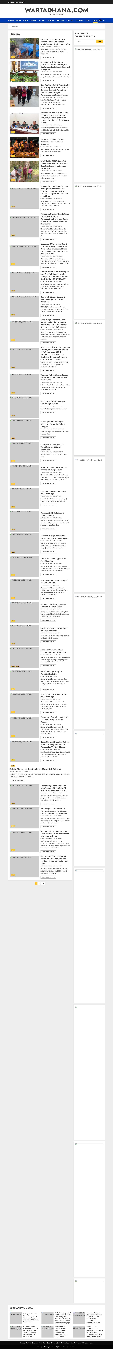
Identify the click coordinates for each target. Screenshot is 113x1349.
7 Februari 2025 (58, 125)
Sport (88, 20)
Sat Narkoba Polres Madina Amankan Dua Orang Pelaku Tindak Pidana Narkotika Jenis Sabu (55, 860)
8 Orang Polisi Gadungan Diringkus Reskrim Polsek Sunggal (53, 424)
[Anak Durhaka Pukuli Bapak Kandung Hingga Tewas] (24, 475)
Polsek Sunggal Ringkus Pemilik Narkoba (52, 672)
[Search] (104, 20)
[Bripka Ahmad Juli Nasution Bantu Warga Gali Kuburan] (40, 766)
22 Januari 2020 (58, 815)
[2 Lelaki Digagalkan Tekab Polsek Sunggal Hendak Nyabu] (24, 543)
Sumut (25, 20)
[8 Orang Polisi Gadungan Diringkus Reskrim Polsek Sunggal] (24, 429)
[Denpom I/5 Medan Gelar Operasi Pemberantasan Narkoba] (24, 147)
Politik (41, 20)
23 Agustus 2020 (58, 517)
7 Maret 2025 (57, 46)
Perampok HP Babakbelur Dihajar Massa (53, 514)
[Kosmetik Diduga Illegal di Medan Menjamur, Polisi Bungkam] (24, 306)
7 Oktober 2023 (58, 226)
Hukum (95, 20)
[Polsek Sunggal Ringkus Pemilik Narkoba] (24, 680)
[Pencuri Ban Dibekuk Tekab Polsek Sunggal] (24, 498)
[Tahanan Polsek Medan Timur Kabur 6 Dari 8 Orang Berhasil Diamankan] (24, 384)
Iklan (91, 1343)
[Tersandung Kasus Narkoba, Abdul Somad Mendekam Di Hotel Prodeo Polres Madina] (24, 794)
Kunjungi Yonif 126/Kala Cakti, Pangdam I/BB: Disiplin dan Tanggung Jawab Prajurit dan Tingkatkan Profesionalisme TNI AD (62, 1334)
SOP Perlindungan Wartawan (79, 1343)
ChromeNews (62, 1347)
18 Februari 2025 (58, 71)
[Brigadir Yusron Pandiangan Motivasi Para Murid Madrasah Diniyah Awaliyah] (24, 841)
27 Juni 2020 (57, 654)
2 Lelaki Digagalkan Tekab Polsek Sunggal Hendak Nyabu (55, 537)
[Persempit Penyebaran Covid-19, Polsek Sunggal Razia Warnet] (24, 727)
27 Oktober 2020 (58, 382)
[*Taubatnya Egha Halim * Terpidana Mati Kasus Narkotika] (24, 452)
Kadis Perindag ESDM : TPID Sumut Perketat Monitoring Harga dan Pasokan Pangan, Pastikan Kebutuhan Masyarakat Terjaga (63, 1318)
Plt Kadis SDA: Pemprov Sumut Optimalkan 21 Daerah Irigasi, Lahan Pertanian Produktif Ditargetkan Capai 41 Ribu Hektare (95, 1332)
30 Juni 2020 (57, 609)
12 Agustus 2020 (58, 563)
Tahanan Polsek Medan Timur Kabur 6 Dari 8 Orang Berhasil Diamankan (54, 377)
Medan (18, 20)
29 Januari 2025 (58, 170)
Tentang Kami (65, 1343)
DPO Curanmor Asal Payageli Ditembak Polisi (54, 581)
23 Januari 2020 (58, 792)
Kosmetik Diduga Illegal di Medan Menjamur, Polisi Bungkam (53, 299)
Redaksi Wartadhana (47, 46)
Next (43, 883)
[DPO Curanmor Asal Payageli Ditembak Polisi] (24, 589)
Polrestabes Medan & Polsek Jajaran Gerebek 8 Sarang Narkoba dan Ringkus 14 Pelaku (55, 41)
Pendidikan (79, 20)
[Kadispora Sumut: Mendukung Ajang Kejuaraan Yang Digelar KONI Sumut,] (16, 1318)
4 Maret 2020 (57, 749)
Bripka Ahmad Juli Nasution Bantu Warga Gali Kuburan (35, 769)
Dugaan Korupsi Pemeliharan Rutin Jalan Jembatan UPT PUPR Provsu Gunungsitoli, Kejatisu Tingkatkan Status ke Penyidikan (54, 191)
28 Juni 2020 (57, 633)
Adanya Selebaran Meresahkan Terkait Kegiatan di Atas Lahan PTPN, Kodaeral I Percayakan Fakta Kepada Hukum (94, 1319)
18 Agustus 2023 (58, 281)
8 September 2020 (58, 451)
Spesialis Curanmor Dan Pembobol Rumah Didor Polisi (54, 651)
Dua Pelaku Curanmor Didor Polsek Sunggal (54, 695)
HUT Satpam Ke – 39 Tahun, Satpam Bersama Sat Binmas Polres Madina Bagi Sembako (54, 811)
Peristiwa (70, 20)
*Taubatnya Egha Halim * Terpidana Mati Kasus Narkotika (52, 447)
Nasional (34, 20)
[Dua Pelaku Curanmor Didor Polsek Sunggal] (24, 703)
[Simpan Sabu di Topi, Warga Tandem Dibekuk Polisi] (24, 612)
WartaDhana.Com (57, 10)
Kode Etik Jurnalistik (53, 1343)
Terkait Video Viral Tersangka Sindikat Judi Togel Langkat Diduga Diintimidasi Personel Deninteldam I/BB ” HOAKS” (55, 275)
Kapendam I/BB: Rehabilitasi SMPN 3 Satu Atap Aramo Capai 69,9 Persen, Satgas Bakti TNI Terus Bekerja (30, 1331)
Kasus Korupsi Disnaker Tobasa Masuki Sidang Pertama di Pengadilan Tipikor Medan (55, 744)
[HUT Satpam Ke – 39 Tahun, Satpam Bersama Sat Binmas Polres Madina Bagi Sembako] (24, 817)
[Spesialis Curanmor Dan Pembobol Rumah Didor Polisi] (24, 657)
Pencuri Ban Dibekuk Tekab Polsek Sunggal (53, 492)
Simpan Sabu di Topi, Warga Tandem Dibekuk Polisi (53, 605)
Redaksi (28, 1343)
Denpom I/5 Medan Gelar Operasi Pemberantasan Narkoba (52, 141)
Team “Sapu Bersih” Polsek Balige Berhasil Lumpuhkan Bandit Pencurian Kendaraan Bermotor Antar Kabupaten (54, 323)
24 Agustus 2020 (58, 472)
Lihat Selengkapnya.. (48, 57)
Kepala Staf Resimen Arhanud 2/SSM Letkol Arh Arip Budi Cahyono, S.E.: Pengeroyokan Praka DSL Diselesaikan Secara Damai (55, 118)
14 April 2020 (57, 724)
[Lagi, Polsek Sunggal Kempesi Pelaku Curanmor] (24, 635)
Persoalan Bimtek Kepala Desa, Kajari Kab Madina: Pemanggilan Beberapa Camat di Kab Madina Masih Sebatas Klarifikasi (55, 219)
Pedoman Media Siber (39, 1343)
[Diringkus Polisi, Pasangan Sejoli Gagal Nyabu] (24, 407)
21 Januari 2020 (58, 838)
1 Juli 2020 (56, 585)
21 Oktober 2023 (58, 198)
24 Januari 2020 (27, 771)
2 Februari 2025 (58, 146)
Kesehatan (50, 20)
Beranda (11, 20)
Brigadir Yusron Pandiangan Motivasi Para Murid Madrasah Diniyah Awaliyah (55, 833)
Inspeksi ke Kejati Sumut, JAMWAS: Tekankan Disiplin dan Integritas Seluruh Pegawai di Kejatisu (55, 66)
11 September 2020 (58, 406)
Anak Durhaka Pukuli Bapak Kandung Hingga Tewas (54, 468)
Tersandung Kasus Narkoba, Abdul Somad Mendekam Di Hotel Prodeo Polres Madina (53, 788)
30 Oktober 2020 (58, 359)
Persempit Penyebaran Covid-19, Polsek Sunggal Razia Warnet (54, 719)
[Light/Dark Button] (100, 20)
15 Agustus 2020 (58, 540)
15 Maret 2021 (57, 304)
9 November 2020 (58, 329)
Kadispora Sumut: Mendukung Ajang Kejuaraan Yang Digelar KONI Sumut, (30, 1317)
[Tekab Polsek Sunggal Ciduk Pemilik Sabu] (24, 566)
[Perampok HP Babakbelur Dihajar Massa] (24, 521)
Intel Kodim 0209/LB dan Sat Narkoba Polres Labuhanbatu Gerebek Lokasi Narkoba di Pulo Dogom (54, 165)
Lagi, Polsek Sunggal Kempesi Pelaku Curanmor (54, 629)
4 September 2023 (58, 256)
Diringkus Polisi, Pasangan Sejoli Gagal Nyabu (53, 402)
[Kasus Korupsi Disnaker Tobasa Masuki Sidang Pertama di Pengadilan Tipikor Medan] (24, 751)
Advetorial (60, 20)
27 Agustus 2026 (28, 1321)
